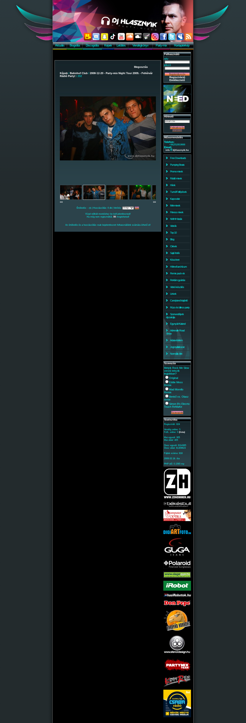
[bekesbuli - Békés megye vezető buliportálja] (177, 506)
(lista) (182, 432)
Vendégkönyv (140, 45)
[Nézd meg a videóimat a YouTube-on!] (121, 39)
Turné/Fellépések (178, 191)
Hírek (172, 185)
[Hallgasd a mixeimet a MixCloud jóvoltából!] (138, 39)
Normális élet (176, 353)
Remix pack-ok (177, 273)
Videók (173, 225)
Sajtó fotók (175, 253)
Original (173, 377)
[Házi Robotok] (177, 595)
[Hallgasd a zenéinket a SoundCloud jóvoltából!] (130, 39)
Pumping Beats (177, 164)
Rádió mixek (176, 178)
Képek (108, 45)
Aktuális (59, 45)
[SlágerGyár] (177, 577)
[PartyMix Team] (177, 671)
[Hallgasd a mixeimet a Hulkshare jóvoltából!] (146, 39)
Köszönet (174, 259)
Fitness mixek (176, 212)
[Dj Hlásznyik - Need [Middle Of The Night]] (177, 111)
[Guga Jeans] (177, 555)
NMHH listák (176, 218)
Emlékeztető (177, 80)
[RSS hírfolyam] (188, 39)
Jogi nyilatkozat (177, 347)
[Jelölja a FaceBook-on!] (163, 39)
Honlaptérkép (181, 45)
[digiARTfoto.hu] (177, 533)
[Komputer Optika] (177, 520)
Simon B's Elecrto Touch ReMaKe (177, 405)
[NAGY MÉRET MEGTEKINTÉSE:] (108, 128)
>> (154, 201)
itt (114, 216)
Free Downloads (178, 158)
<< (61, 201)
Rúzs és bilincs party (180, 307)
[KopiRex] (177, 685)
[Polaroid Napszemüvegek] (177, 567)
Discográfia (92, 45)
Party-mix (161, 45)
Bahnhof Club (79, 73)
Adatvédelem (176, 340)
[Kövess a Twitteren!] (172, 39)
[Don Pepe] (177, 605)
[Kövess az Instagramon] (155, 39)
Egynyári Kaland (177, 323)
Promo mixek (176, 171)
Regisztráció (177, 77)
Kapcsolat (174, 198)
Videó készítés (177, 287)
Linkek (173, 293)
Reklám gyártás (177, 280)
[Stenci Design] (177, 653)
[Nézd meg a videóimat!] (88, 39)
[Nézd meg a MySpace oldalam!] (180, 39)
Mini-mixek (175, 205)
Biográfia (75, 45)
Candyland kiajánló (179, 300)
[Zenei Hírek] (177, 497)
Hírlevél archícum (178, 266)
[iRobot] (177, 589)
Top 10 (173, 232)
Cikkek (173, 246)
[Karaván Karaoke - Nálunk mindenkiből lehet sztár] (177, 630)
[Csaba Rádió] (177, 716)
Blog (172, 239)
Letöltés (121, 45)
